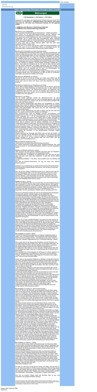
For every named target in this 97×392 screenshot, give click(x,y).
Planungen (35, 9)
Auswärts (57, 9)
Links (61, 2)
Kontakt (66, 2)
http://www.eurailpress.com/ (23, 363)
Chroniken (44, 9)
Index (17, 9)
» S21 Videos (48, 17)
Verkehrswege (25, 9)
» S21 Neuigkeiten (28, 17)
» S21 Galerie (39, 17)
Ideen (51, 9)
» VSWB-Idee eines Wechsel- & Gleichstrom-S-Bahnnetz (31, 27)
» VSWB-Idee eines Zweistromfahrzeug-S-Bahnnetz (30, 28)
